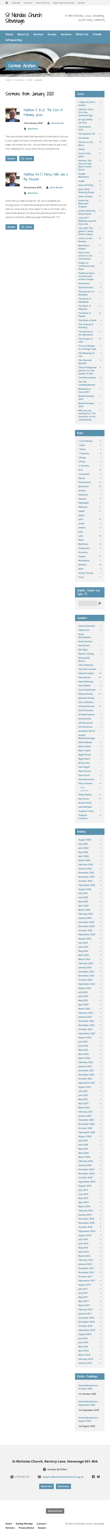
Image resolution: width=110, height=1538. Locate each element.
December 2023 (86, 971)
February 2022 (85, 1062)
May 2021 (83, 1099)
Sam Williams (85, 807)
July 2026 (83, 844)
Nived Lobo (84, 763)
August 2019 (84, 1186)
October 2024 (85, 930)
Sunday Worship (24, 1523)
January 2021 (85, 1116)
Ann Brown (84, 645)
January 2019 (85, 1214)
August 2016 (84, 1334)
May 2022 (83, 1050)
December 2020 (86, 1120)
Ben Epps (83, 649)
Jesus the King (85, 185)
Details (11, 158)
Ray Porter (83, 798)
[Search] (99, 603)
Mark (81, 540)
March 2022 (84, 1058)
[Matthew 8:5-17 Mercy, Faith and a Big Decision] (13, 184)
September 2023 (86, 984)
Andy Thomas (85, 641)
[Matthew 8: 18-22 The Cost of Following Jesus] (13, 119)
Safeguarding (14, 40)
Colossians (83, 474)
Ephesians (83, 486)
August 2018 (84, 1235)
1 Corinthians (85, 441)
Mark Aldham (85, 742)
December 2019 (86, 1169)
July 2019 (83, 1190)
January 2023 (85, 1017)
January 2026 (85, 868)
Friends (97, 34)
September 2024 (86, 934)
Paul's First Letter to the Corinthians (85, 255)
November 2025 (86, 876)
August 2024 (84, 938)
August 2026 (84, 839)
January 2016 (85, 1363)
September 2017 (86, 1280)
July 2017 (83, 1289)
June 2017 (83, 1293)
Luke (80, 536)
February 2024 (85, 963)
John (80, 519)
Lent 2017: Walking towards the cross (87, 220)
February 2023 (85, 1013)
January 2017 (85, 1313)
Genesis (82, 498)
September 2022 (86, 1033)
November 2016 (86, 1321)
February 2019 (85, 1210)
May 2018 (83, 1247)
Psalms (81, 556)
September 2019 (86, 1181)
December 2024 (86, 922)
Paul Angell (84, 767)
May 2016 (83, 1346)
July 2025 (83, 893)
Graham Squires (86, 714)
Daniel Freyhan (86, 673)
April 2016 (83, 1350)
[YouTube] (98, 1476)
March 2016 (84, 1354)
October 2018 (85, 1227)
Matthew (33, 128)
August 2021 (84, 1087)
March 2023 (84, 1008)
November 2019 (86, 1173)
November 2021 (86, 1074)
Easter (81, 149)
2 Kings (82, 457)
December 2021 (86, 1070)
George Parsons (86, 706)
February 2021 (85, 1111)
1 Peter (82, 449)
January (38, 80)
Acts (80, 470)
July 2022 (83, 1041)
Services (38, 34)
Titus (81, 577)
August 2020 (84, 1136)
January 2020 (85, 1165)
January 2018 (85, 1264)
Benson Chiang (86, 653)
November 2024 (86, 926)
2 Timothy (83, 465)
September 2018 (86, 1231)
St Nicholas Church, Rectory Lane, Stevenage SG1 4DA (55, 1461)
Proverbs (83, 552)
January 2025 (85, 918)
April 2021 (83, 1103)
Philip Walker (85, 794)
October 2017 (85, 1276)
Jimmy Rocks (84, 718)
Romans (82, 564)
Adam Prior (84, 630)
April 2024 (83, 955)
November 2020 (86, 1124)
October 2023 (85, 979)
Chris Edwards (85, 665)
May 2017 (83, 1297)
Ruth (80, 568)
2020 (29, 80)
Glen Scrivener (85, 710)
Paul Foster (84, 775)
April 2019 (83, 1202)
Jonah (81, 523)
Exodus (82, 490)
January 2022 (85, 1066)
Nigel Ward (84, 758)
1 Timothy (83, 453)
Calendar (16, 2)
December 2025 (86, 872)
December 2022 (86, 1021)
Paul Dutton (84, 771)
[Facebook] (93, 1476)
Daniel (81, 478)
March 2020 (84, 1157)
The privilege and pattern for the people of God (87, 370)
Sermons (66, 34)
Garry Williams (86, 702)
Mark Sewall (84, 746)
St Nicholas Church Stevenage (23, 17)
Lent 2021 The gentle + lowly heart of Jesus (85, 231)
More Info (46, 1486)
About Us (23, 34)
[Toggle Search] (7, 3)
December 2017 (86, 1268)
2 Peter (82, 461)
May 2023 (83, 1000)
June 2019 (83, 1194)
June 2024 (83, 947)
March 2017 (84, 1305)
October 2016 (85, 1326)
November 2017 (86, 1272)
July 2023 (83, 992)
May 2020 (83, 1148)
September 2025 (86, 885)
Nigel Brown (84, 754)
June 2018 (83, 1243)
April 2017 (83, 1301)
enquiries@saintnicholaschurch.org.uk (62, 1476)
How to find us (43, 2)
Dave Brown (57, 123)
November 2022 (86, 1025)
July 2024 (83, 942)
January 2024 (85, 967)
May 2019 (83, 1198)
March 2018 (84, 1256)
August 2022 (84, 1037)
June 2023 (83, 996)
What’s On (82, 34)
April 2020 (83, 1153)
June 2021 (83, 1095)
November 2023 (86, 975)
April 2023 (83, 1004)
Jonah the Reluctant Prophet (83, 203)
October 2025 (85, 881)
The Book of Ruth (87, 320)
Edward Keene (85, 694)
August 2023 (84, 988)
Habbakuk (83, 502)
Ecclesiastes (84, 482)
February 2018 (85, 1260)
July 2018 (83, 1239)
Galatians (83, 494)
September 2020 (86, 1132)
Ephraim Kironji (86, 698)
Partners (10, 1527)
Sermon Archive (22, 65)
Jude (80, 531)
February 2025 (85, 913)
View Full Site (55, 1511)
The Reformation (87, 377)
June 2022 (83, 1045)
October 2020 (85, 1128)
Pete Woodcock (86, 779)
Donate (81, 2)
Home (9, 34)
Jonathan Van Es (86, 731)
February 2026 (85, 864)
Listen (28, 158)
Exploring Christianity (63, 2)
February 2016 (85, 1359)
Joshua (81, 527)
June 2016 (83, 1342)
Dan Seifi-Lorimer (87, 669)
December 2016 (86, 1317)
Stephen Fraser (86, 811)
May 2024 (83, 951)
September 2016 (86, 1330)
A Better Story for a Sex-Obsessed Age (85, 112)
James (81, 515)
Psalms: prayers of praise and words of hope (86, 276)
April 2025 (83, 905)
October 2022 (85, 1029)
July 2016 (83, 1338)
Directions (63, 1486)
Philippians (84, 548)
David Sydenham (87, 689)
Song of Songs (85, 573)
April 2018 (83, 1251)
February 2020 (85, 1161)
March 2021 (84, 1107)
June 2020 (83, 1144)
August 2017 (84, 1284)
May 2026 (83, 852)
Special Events (85, 287)
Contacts (28, 2)
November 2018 (86, 1223)
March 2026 (84, 860)
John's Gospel (85, 196)
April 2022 (83, 1054)
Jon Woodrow (85, 726)
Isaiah (81, 181)
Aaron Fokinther (86, 626)
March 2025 (84, 909)
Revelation (83, 283)
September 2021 (86, 1082)
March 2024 (84, 959)
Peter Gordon (85, 783)
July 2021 (83, 1091)
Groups (52, 34)
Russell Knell (84, 802)
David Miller (84, 685)
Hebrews (82, 507)
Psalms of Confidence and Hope (86, 266)
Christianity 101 (86, 133)
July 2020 (83, 1140)
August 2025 (84, 889)
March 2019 (84, 1206)
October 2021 (85, 1078)
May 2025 (83, 901)
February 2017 (85, 1309)
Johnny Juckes (85, 722)
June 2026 (83, 848)
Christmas (83, 138)
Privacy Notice (26, 1527)
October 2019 (85, 1177)
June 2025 (83, 897)
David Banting (85, 681)
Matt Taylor (84, 750)
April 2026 (83, 856)
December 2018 (86, 1218)
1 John (81, 445)
